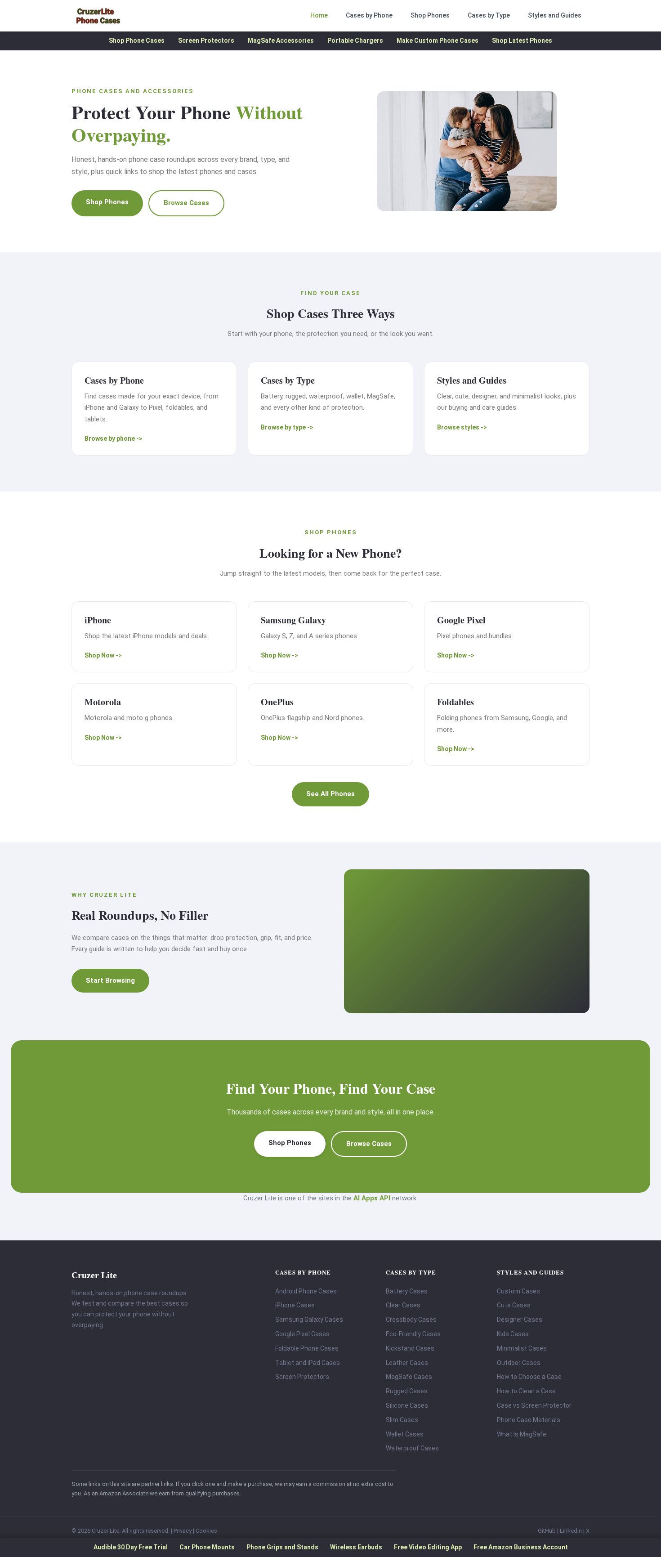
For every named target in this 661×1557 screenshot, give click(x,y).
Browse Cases (186, 203)
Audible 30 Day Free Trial (131, 1547)
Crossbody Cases (411, 1319)
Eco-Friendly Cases (413, 1334)
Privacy (183, 1530)
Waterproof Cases (412, 1448)
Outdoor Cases (518, 1362)
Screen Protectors (206, 40)
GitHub (547, 1530)
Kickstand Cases (410, 1348)
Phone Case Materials (528, 1419)
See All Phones (330, 794)
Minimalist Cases (522, 1348)
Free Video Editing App (428, 1547)
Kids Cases (513, 1334)
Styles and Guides (554, 15)
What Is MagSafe (521, 1434)
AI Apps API (371, 1198)
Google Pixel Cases (302, 1334)
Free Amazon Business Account (520, 1547)
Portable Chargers (355, 40)
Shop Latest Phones (522, 40)
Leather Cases (407, 1362)
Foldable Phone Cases (307, 1348)
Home (319, 15)
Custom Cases (518, 1291)
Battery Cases (407, 1291)
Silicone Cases (407, 1405)
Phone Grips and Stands (282, 1547)
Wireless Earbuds (356, 1547)
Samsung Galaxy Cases (309, 1319)
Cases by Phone (369, 15)
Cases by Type (489, 15)
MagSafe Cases (409, 1376)
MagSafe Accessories (281, 40)
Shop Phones (430, 15)
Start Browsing (110, 980)
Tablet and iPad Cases (307, 1362)
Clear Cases (403, 1305)
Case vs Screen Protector (534, 1405)
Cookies (206, 1530)
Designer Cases (519, 1319)
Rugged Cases (407, 1391)
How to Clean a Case (526, 1391)
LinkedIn (571, 1530)
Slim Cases (402, 1419)
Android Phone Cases (306, 1291)
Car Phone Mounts (207, 1547)
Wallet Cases (405, 1434)
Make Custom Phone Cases (437, 40)
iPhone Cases (295, 1305)
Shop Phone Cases (137, 40)
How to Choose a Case (529, 1376)
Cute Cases (514, 1305)
